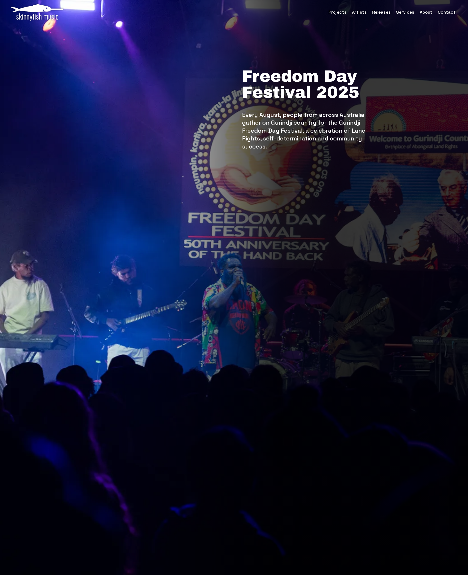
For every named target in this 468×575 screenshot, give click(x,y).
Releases (381, 12)
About (426, 12)
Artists (359, 12)
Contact (447, 12)
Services (405, 12)
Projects (338, 12)
